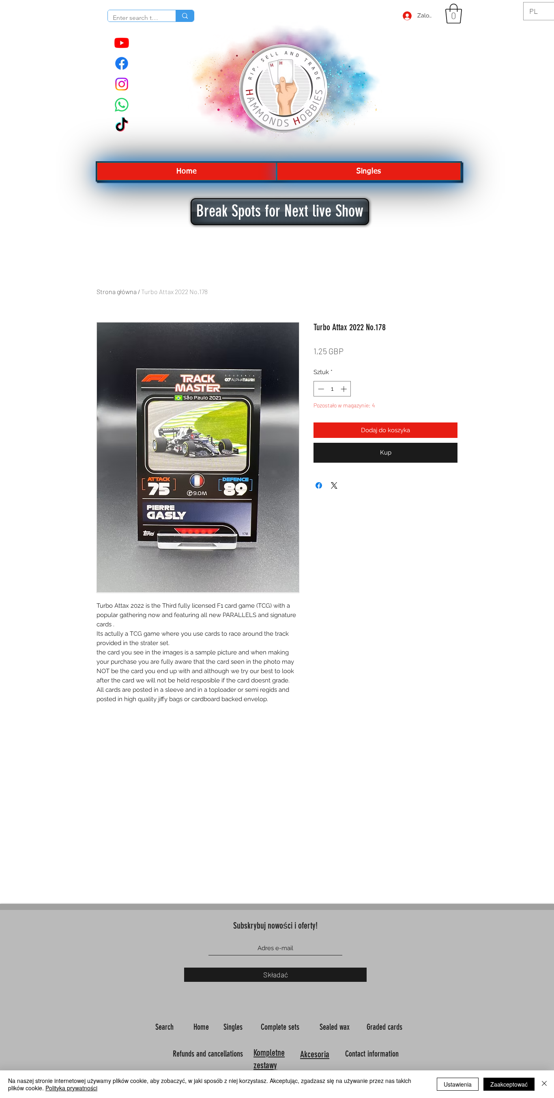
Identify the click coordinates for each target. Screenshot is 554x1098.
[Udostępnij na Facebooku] (319, 485)
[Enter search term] (185, 16)
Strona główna (117, 291)
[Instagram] (121, 84)
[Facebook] (121, 63)
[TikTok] (121, 125)
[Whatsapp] (121, 104)
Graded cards (385, 1027)
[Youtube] (121, 42)
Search (165, 1027)
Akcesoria (314, 1054)
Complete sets (281, 1027)
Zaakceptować (509, 1084)
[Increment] (344, 388)
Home (202, 1027)
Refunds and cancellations (208, 1054)
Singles (234, 1027)
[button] (453, 14)
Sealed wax (336, 1027)
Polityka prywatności (71, 1088)
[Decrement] (320, 388)
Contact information (373, 1054)
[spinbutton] (332, 388)
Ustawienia (458, 1084)
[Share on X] (334, 485)
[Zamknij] (544, 1084)
